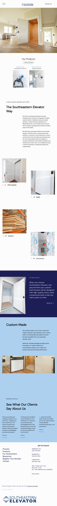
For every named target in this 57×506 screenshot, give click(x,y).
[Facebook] (32, 480)
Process (6, 449)
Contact (6, 461)
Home (5, 446)
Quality (11, 236)
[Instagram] (35, 480)
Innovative (40, 258)
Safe (38, 197)
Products (6, 451)
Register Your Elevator (12, 459)
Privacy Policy (35, 474)
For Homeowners (10, 454)
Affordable (11, 185)
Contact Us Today (32, 486)
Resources (7, 456)
